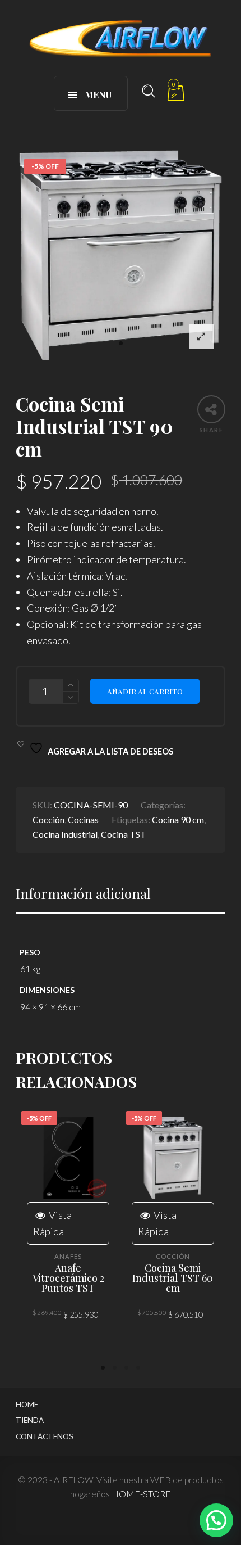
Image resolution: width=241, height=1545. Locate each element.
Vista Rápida (52, 1223)
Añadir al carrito (145, 691)
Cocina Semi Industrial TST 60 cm (172, 1278)
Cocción (48, 819)
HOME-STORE (141, 1493)
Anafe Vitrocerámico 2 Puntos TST (68, 1278)
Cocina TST (123, 834)
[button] (216, 1520)
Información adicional (83, 894)
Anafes (68, 1256)
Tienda (30, 1420)
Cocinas (83, 819)
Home (27, 1404)
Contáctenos (44, 1436)
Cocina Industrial (65, 834)
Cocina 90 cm (178, 819)
